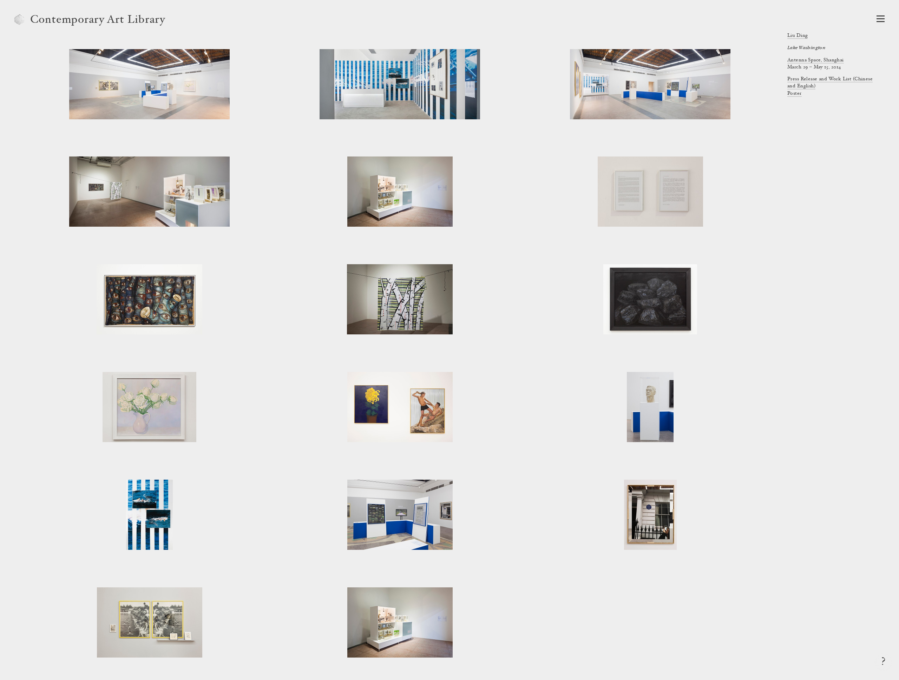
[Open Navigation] (880, 19)
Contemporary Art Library (97, 20)
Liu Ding (797, 35)
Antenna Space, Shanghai (815, 60)
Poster (794, 93)
